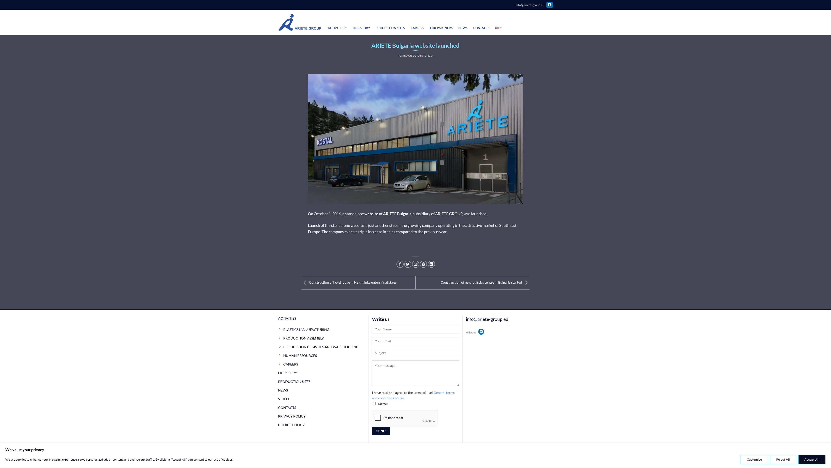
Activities (336, 28)
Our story (361, 28)
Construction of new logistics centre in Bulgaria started (482, 282)
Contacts (481, 28)
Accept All (811, 459)
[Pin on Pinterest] (423, 264)
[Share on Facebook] (400, 264)
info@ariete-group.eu (529, 5)
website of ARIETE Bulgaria (387, 213)
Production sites (390, 28)
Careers (417, 28)
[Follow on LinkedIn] (549, 5)
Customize (754, 459)
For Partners (441, 28)
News (463, 28)
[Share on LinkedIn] (431, 264)
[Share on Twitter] (407, 264)
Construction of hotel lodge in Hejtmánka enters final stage (352, 282)
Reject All (783, 459)
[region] (415, 455)
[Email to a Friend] (415, 264)
